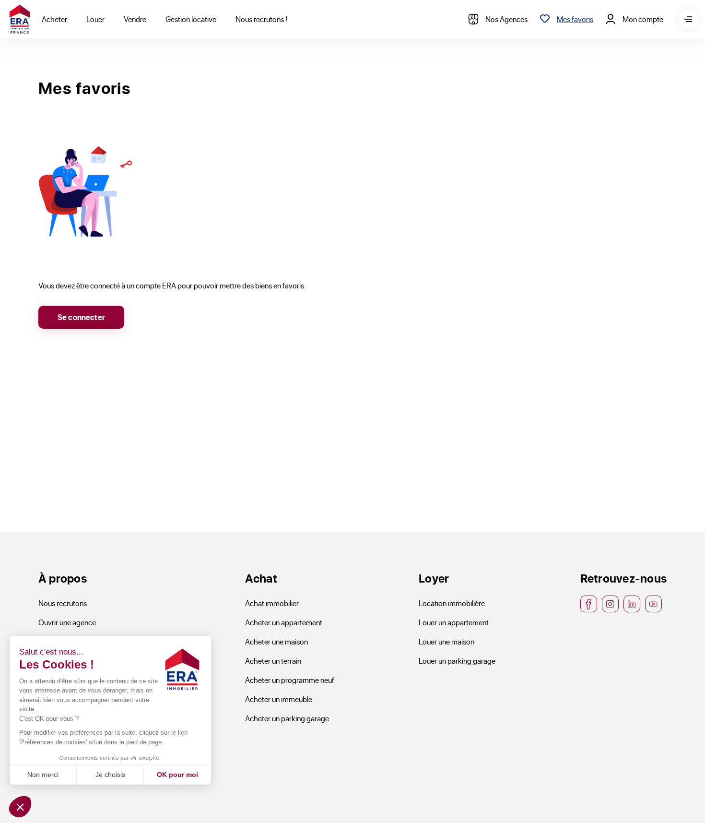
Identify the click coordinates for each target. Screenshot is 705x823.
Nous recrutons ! (261, 19)
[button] (20, 806)
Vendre (135, 19)
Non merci (43, 774)
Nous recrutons (62, 603)
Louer (95, 19)
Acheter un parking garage (287, 718)
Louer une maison (446, 641)
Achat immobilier (272, 603)
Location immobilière (452, 603)
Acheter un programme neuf (289, 680)
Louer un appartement (454, 622)
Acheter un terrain (273, 661)
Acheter (54, 19)
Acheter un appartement (283, 622)
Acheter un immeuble (278, 699)
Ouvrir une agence (67, 622)
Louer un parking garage (457, 661)
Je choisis (110, 774)
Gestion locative (190, 19)
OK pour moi (177, 774)
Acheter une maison (276, 641)
